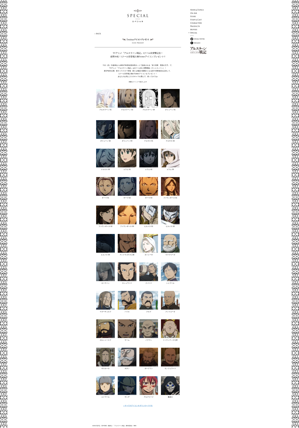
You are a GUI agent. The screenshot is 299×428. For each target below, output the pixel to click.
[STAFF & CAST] (197, 19)
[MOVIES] (197, 29)
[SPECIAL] (197, 32)
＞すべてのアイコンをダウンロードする (138, 405)
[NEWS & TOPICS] (197, 9)
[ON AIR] (197, 13)
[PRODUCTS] (197, 26)
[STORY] (197, 16)
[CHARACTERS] (197, 23)
